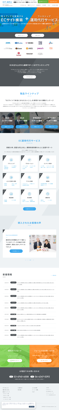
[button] (25, 260)
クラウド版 (13, 106)
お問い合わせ (37, 35)
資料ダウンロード (21, 35)
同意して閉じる (31, 406)
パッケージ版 (39, 106)
